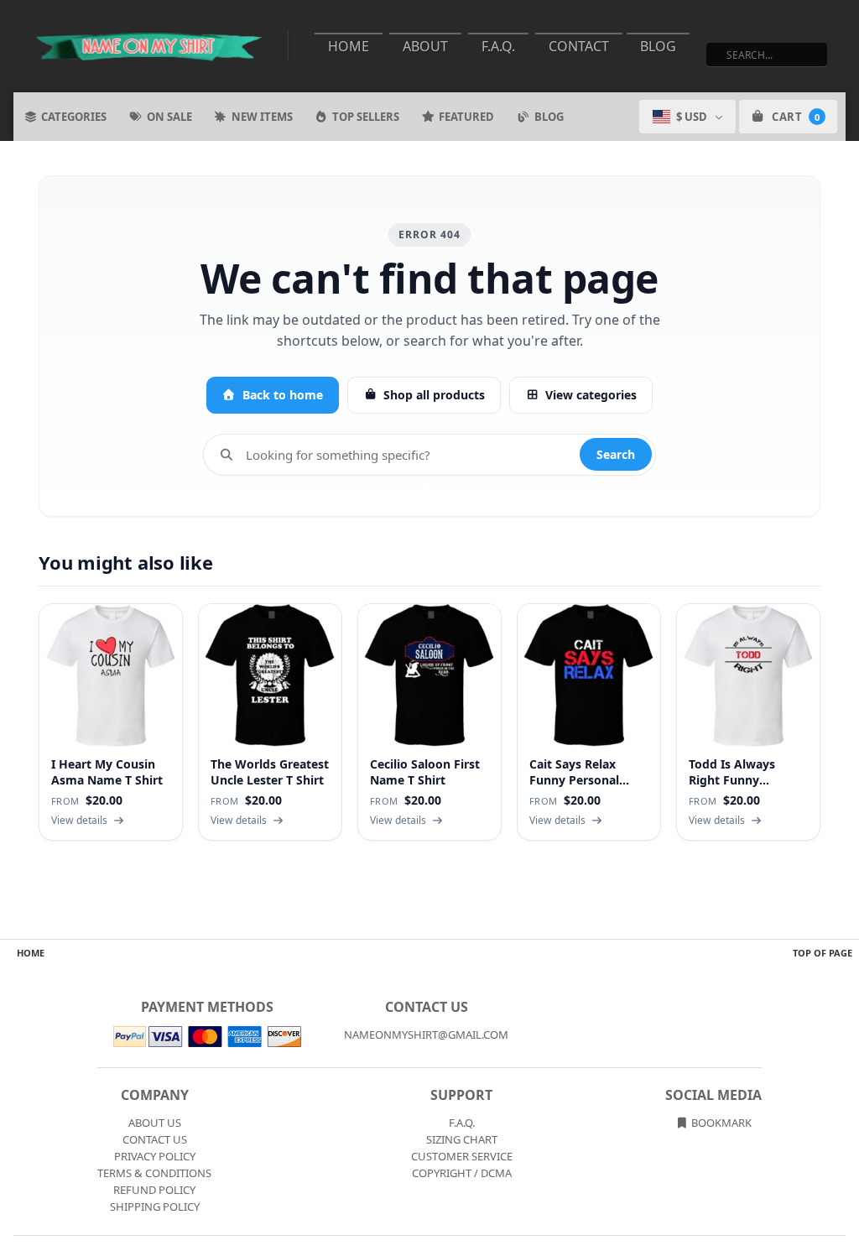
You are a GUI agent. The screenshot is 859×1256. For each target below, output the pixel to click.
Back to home (282, 395)
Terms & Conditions (154, 1172)
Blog (658, 46)
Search (615, 454)
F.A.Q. (498, 46)
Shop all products (434, 395)
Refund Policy (154, 1189)
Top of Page (822, 952)
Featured (466, 116)
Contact (579, 46)
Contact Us (154, 1139)
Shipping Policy (155, 1206)
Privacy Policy (154, 1156)
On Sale (169, 116)
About (425, 46)
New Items (262, 116)
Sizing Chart (461, 1139)
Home (348, 46)
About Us (154, 1122)
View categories (591, 395)
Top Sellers (365, 116)
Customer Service (462, 1156)
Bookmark (720, 1122)
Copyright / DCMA (462, 1172)
